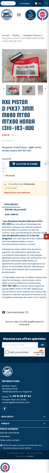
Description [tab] (11, 204)
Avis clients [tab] (11, 214)
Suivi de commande (9, 432)
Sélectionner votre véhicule (17, 192)
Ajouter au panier (24, 164)
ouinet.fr (30, 456)
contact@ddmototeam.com (16, 402)
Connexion (24, 3)
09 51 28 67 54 (20, 396)
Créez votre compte (9, 440)
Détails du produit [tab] (15, 209)
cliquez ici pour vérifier (21, 448)
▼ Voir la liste (10, 188)
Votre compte (9, 428)
